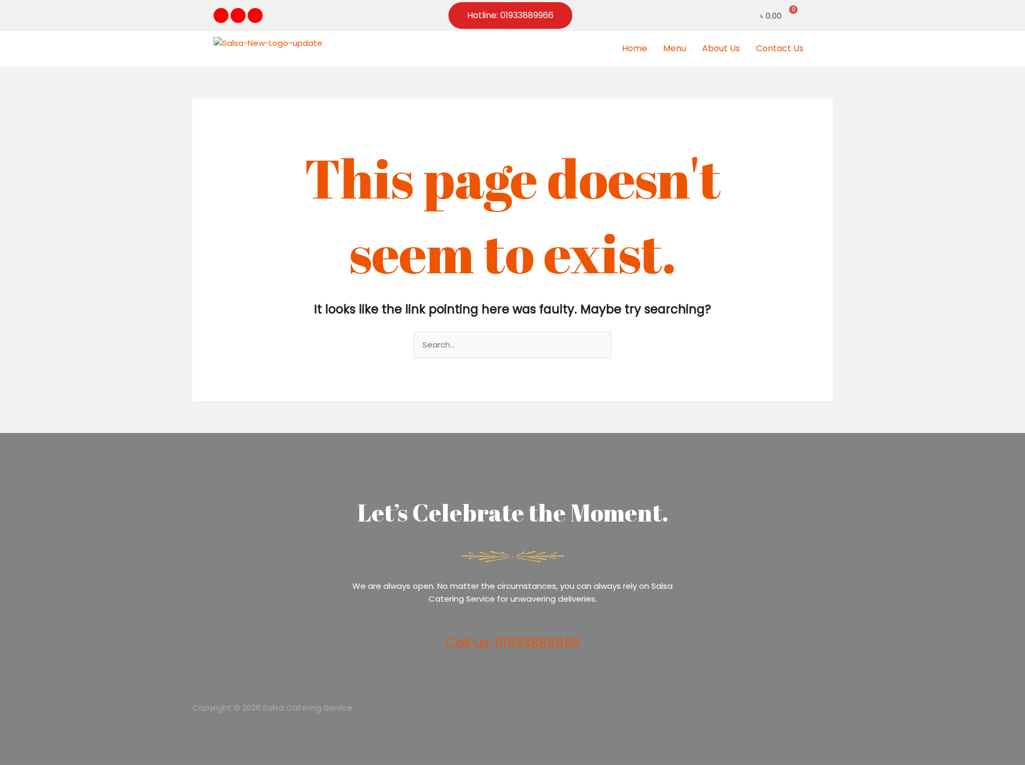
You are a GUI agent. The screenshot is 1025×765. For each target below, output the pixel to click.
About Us (721, 48)
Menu (674, 48)
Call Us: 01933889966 (512, 643)
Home (634, 48)
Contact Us (779, 48)
